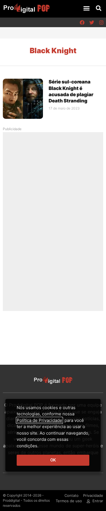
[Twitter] (91, 22)
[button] (86, 8)
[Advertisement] (53, 221)
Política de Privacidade (39, 420)
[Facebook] (82, 22)
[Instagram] (101, 22)
